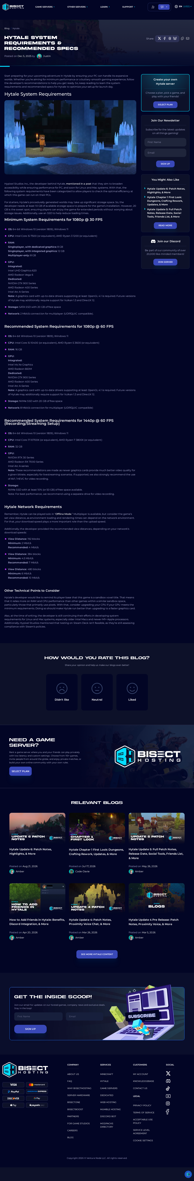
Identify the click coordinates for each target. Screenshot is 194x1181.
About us (73, 1074)
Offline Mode (63, 514)
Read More (165, 225)
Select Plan (165, 104)
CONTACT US (140, 1088)
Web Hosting (108, 1102)
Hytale (104, 1081)
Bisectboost (75, 1109)
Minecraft (106, 1074)
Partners (73, 1116)
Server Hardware (78, 1095)
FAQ (69, 1081)
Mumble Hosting (110, 1109)
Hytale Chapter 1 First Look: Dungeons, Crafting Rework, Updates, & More (165, 201)
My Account (140, 1074)
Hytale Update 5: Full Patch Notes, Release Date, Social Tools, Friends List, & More (164, 213)
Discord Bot (108, 1116)
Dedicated (106, 1095)
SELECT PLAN (20, 771)
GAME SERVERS (44, 6)
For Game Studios (78, 1123)
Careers (72, 1130)
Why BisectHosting (79, 1088)
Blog (7, 28)
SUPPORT (127, 6)
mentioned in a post (78, 183)
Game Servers (108, 1088)
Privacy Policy (142, 1105)
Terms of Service (143, 1112)
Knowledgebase (143, 1081)
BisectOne (73, 1102)
